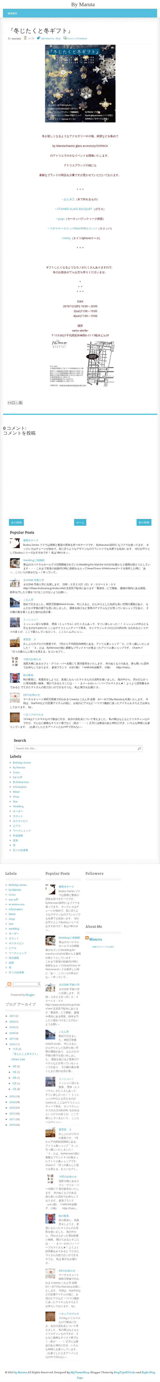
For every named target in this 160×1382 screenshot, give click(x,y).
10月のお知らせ (32, 659)
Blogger (30, 994)
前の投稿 (144, 522)
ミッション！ (30, 619)
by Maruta (83, 4)
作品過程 (18, 835)
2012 (12, 1113)
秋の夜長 (28, 675)
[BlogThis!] (13, 403)
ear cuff (17, 777)
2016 (12, 1044)
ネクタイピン (20, 821)
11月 (15, 1049)
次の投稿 (16, 522)
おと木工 (69, 199)
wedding (18, 806)
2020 (12, 1021)
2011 (12, 1119)
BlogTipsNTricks (125, 1372)
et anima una (20, 782)
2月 (14, 1089)
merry (66, 238)
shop (57, 38)
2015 (12, 1096)
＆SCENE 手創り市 (33, 580)
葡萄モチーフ (30, 540)
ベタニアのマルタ (33, 714)
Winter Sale (18, 1059)
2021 (12, 1016)
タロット (18, 816)
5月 (14, 1083)
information (47, 38)
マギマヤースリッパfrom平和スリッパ (73, 228)
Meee (16, 791)
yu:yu (61, 218)
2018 (12, 1033)
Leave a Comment (77, 38)
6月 (14, 1077)
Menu (12, 13)
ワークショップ (22, 830)
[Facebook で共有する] (21, 403)
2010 (12, 1125)
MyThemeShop (79, 1372)
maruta (95, 939)
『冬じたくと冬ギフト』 (25, 1054)
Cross (16, 772)
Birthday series (22, 762)
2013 (12, 1107)
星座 (15, 840)
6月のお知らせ (31, 694)
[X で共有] (17, 403)
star (15, 801)
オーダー (18, 811)
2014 (12, 1102)
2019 (12, 1027)
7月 (14, 1072)
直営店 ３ (29, 639)
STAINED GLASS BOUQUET (74, 209)
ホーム (80, 522)
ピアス (16, 825)
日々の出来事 (20, 850)
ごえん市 (28, 599)
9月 (14, 1066)
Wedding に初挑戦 (33, 560)
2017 (12, 1038)
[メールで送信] (10, 403)
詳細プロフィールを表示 (103, 947)
